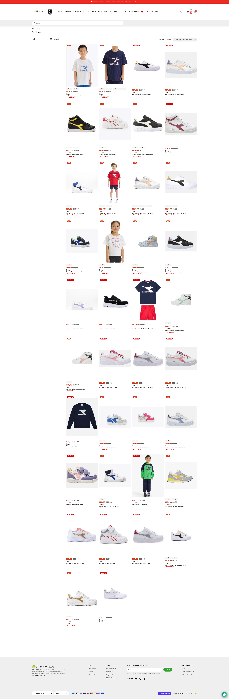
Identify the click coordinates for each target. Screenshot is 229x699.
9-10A (115, 88)
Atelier (195, 693)
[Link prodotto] (82, 71)
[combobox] (79, 23)
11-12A (109, 206)
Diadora (68, 94)
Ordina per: (169, 39)
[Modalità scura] (181, 12)
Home (33, 28)
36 (168, 264)
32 (135, 147)
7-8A (109, 88)
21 (102, 147)
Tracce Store (180, 693)
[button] (178, 12)
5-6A (102, 88)
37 (69, 382)
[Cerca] (33, 23)
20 (69, 264)
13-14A (69, 88)
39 (75, 147)
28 (135, 264)
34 (175, 206)
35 (148, 206)
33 (142, 147)
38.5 (69, 147)
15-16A (76, 88)
